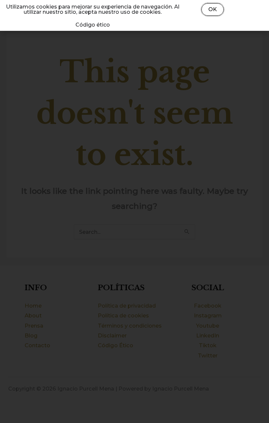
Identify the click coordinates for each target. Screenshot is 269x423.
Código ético (92, 25)
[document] (134, 211)
